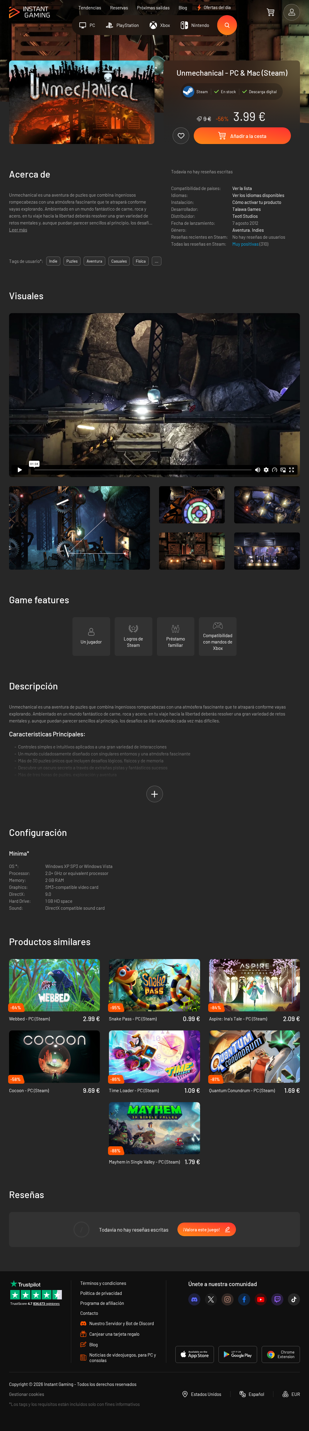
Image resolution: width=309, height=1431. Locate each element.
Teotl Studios (245, 216)
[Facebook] (244, 1299)
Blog (183, 7)
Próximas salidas (153, 7)
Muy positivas (246, 244)
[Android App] (237, 1354)
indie (53, 261)
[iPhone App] (194, 1354)
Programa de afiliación (102, 1303)
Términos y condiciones (103, 1283)
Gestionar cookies (26, 1394)
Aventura (241, 230)
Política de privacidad (101, 1293)
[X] (211, 1299)
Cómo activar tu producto (256, 202)
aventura (94, 261)
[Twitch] (277, 1299)
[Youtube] (261, 1299)
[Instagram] (227, 1299)
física (141, 261)
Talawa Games (246, 209)
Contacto (89, 1313)
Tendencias (89, 7)
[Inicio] (29, 12)
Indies (258, 230)
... (156, 261)
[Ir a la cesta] (270, 12)
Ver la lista (242, 188)
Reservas (119, 7)
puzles (72, 261)
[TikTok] (294, 1299)
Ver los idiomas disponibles (258, 195)
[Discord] (194, 1299)
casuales (119, 261)
